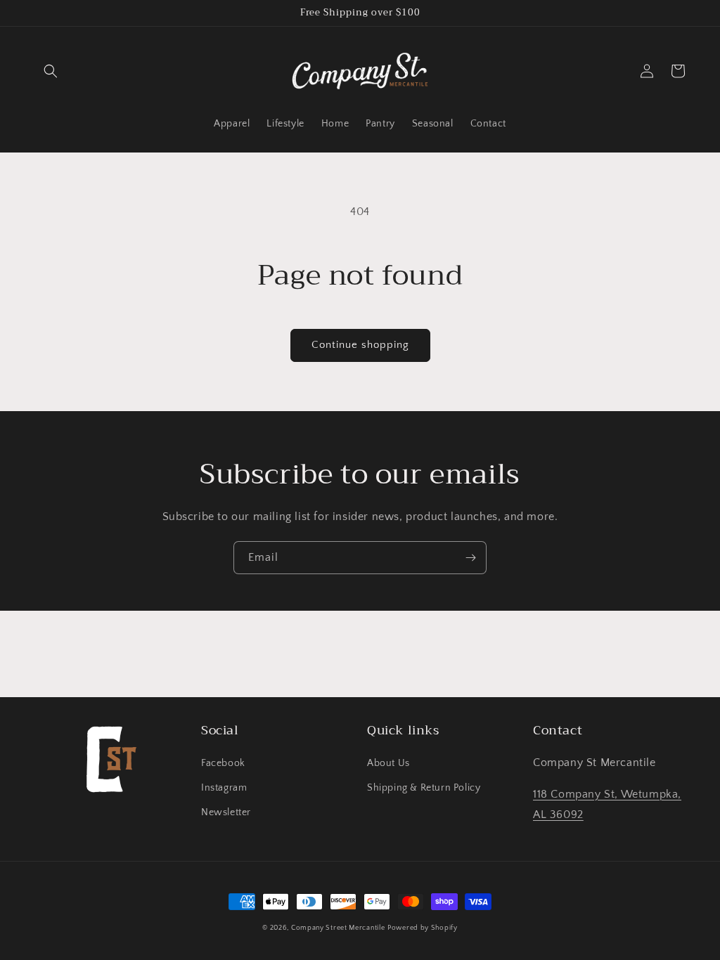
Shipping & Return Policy (423, 787)
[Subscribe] (470, 557)
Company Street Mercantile (338, 928)
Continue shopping (360, 345)
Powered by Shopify (422, 928)
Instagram (224, 787)
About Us (388, 763)
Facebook (223, 763)
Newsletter (226, 812)
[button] (50, 71)
